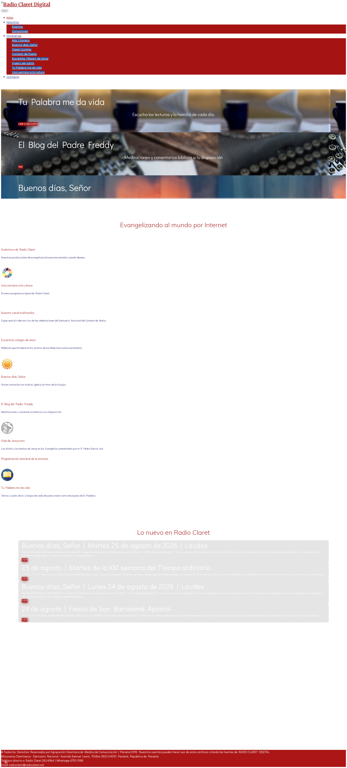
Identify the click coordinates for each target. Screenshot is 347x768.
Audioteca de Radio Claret (18, 249)
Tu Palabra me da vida (27, 67)
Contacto (13, 77)
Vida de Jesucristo (13, 441)
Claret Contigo (21, 49)
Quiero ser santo (23, 63)
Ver (20, 166)
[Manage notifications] (6, 762)
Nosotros (13, 22)
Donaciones (20, 31)
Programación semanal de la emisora (24, 459)
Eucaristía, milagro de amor (18, 340)
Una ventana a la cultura (28, 72)
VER (24, 559)
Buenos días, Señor (25, 45)
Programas (14, 36)
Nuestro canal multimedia (17, 313)
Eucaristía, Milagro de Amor (30, 58)
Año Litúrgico (21, 40)
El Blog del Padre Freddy (17, 404)
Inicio (10, 17)
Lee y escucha (28, 123)
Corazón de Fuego (24, 54)
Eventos (17, 26)
